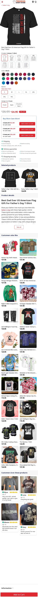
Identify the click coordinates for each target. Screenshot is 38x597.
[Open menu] (6, 2)
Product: (9, 53)
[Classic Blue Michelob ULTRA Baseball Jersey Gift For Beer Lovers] (28, 339)
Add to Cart (19, 594)
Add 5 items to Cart (27, 135)
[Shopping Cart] (35, 2)
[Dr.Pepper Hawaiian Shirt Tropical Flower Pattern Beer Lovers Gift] (28, 293)
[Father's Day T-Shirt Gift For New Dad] (10, 178)
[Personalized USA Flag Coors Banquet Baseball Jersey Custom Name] (28, 454)
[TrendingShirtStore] (19, 2)
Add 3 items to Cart (27, 129)
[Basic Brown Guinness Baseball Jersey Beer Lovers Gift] (28, 247)
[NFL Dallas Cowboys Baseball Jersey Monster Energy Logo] (9, 431)
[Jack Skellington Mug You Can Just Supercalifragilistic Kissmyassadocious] (28, 408)
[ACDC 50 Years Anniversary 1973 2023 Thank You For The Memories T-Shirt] (28, 270)
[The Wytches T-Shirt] (28, 431)
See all (19, 227)
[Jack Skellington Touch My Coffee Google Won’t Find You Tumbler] (9, 316)
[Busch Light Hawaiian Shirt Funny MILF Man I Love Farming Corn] (9, 362)
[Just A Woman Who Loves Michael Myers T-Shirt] (9, 339)
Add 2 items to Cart (27, 124)
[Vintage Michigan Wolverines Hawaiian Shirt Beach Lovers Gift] (9, 270)
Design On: (6, 101)
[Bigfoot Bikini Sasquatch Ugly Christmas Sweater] (9, 293)
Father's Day (6, 5)
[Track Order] (33, 2)
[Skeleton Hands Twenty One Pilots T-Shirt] (28, 316)
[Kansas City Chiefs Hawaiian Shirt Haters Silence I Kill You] (9, 247)
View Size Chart (6, 89)
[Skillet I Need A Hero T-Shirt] (9, 408)
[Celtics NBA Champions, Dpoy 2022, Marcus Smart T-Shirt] (9, 454)
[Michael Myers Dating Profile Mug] (9, 385)
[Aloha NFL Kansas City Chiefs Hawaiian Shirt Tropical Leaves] (28, 385)
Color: (5, 71)
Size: (6, 88)
